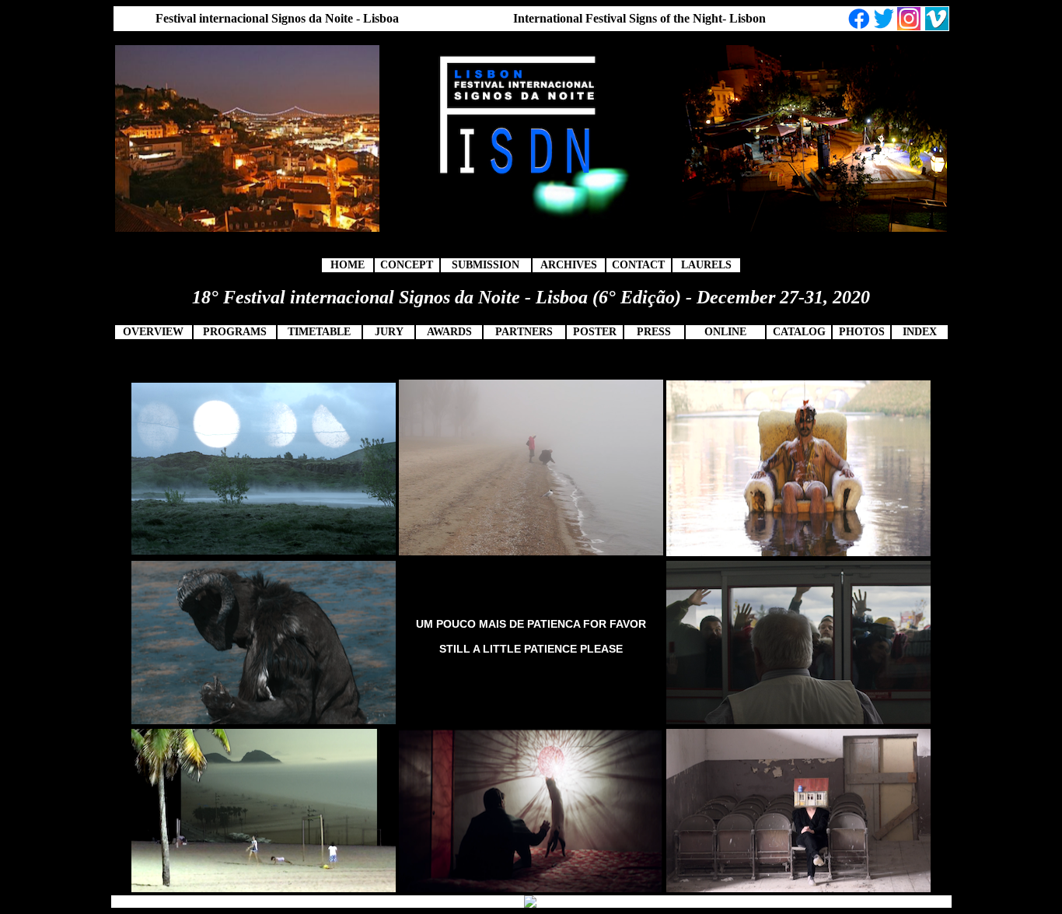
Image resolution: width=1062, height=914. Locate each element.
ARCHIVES (568, 265)
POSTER (595, 332)
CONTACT (638, 265)
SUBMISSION (485, 265)
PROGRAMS (235, 332)
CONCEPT (406, 265)
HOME (347, 265)
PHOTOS (862, 332)
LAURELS (706, 265)
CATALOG (799, 332)
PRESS (654, 332)
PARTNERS (524, 332)
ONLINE (725, 332)
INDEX (920, 332)
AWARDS (449, 332)
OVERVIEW (153, 332)
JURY (389, 332)
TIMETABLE (319, 332)
